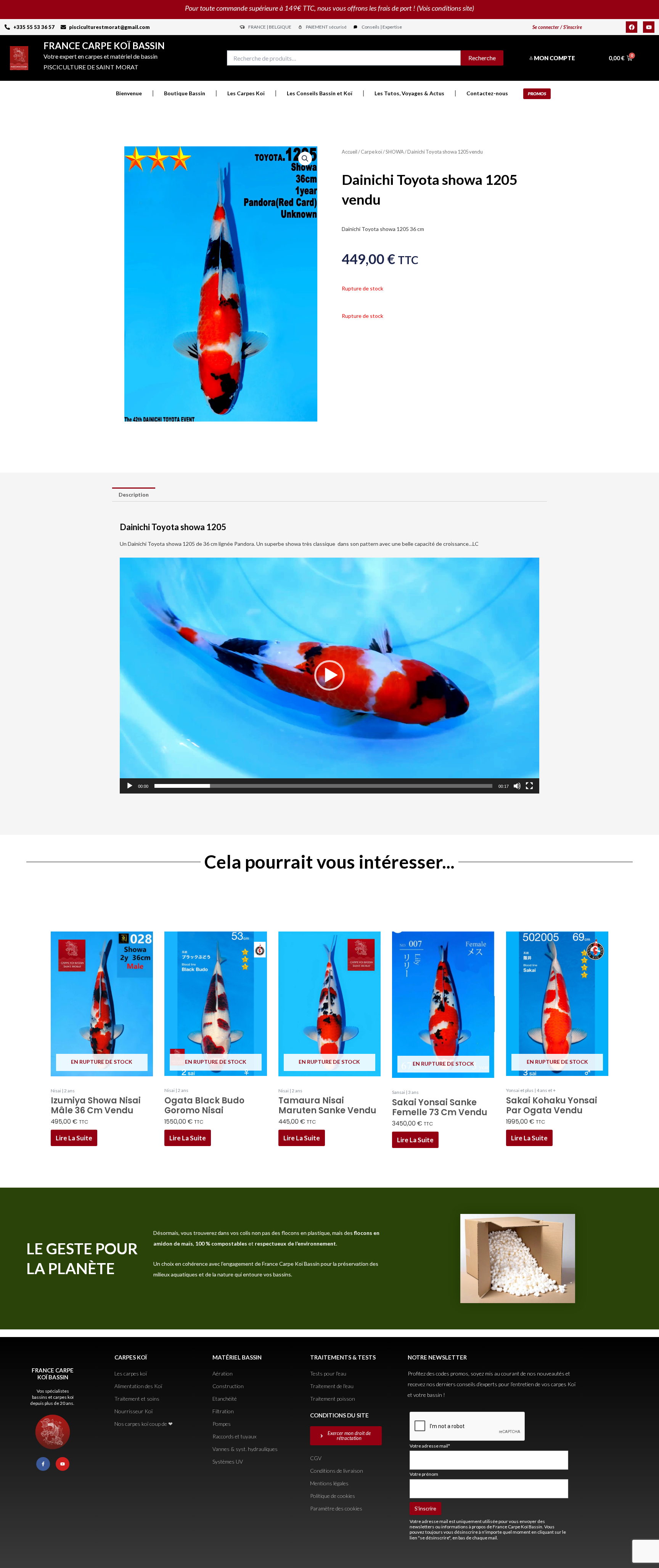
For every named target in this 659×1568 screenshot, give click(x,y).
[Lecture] (129, 786)
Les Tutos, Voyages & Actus (409, 93)
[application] (329, 676)
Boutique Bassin (184, 93)
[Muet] (517, 786)
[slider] (323, 786)
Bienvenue (129, 93)
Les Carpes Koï (246, 93)
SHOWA (395, 152)
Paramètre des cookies (336, 1508)
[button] (305, 158)
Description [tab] (134, 494)
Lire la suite (74, 1138)
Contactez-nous (487, 93)
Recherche (482, 57)
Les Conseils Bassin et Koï (319, 93)
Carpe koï (371, 152)
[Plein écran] (529, 786)
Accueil (349, 152)
